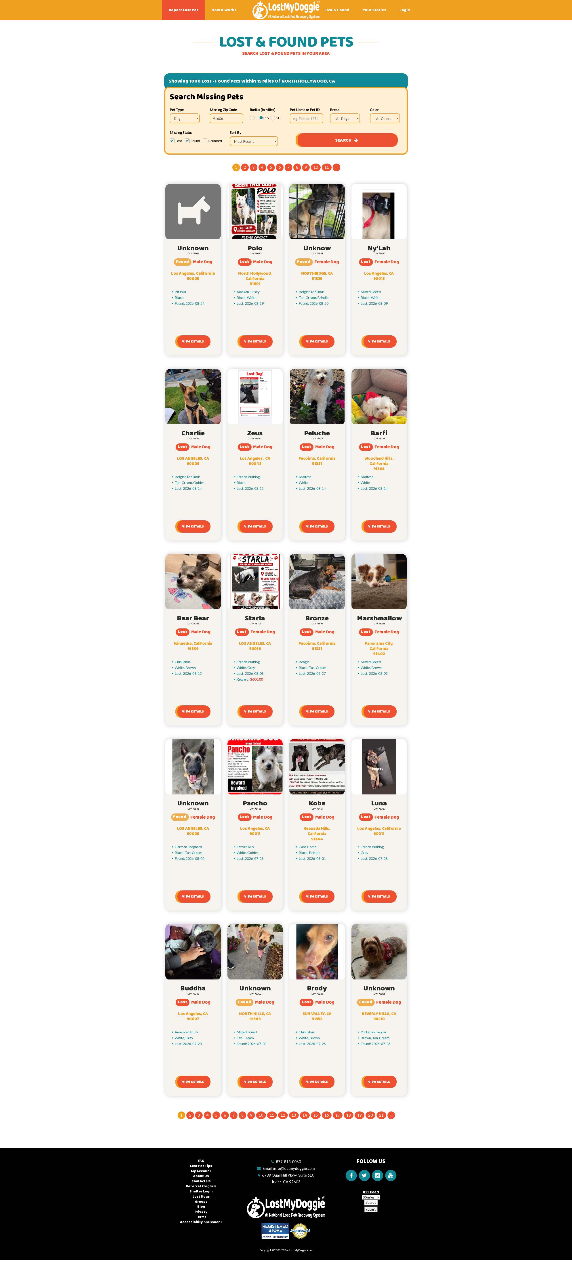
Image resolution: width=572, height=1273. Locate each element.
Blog (201, 1206)
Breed (334, 109)
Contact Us (201, 1181)
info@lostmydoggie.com (294, 1168)
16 (326, 1115)
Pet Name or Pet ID (305, 109)
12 (283, 1115)
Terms (201, 1217)
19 (359, 1115)
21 (381, 1115)
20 (370, 1115)
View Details (193, 341)
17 (337, 1115)
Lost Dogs (201, 1196)
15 (315, 1115)
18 (348, 1115)
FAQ (201, 1161)
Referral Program (201, 1186)
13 (294, 1115)
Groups (201, 1202)
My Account (201, 1171)
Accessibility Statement (201, 1222)
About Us (201, 1176)
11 (326, 167)
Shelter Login (201, 1191)
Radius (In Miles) (262, 109)
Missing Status (181, 132)
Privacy (201, 1212)
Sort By (235, 132)
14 (305, 1115)
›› (336, 167)
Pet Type (177, 109)
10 (315, 167)
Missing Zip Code (223, 109)
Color (374, 109)
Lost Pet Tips (201, 1166)
